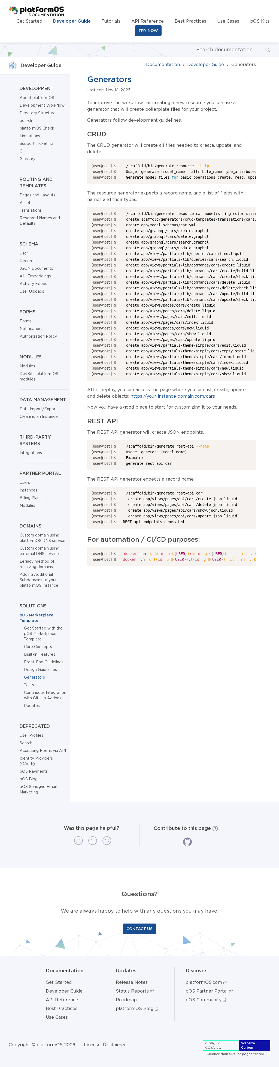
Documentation (163, 64)
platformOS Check (37, 128)
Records (27, 261)
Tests (29, 685)
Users (25, 482)
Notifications (31, 328)
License (92, 1044)
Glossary (27, 159)
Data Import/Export (38, 409)
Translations (31, 210)
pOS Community (204, 999)
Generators (34, 677)
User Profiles (31, 735)
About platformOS (37, 97)
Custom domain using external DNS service (39, 551)
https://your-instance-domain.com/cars (173, 396)
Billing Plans (30, 498)
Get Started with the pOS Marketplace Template (43, 633)
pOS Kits (259, 21)
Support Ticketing (36, 143)
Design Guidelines (40, 669)
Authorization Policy (38, 336)
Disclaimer (114, 1044)
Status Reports (133, 990)
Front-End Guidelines (43, 662)
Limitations (30, 136)
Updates (32, 705)
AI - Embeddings (35, 276)
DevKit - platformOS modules (39, 376)
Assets (26, 202)
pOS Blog (29, 779)
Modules (27, 366)
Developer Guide (72, 21)
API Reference (147, 21)
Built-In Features (39, 654)
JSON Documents (36, 268)
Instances (28, 490)
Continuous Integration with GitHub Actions (45, 695)
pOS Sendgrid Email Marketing (38, 789)
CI (21, 151)
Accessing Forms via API (43, 750)
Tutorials (111, 21)
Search (26, 743)
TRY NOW (148, 30)
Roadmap (126, 999)
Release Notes (132, 982)
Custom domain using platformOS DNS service (42, 538)
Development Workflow (42, 105)
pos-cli (26, 120)
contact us (139, 929)
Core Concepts (38, 647)
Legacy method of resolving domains (37, 564)
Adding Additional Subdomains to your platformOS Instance (39, 580)
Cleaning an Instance (39, 416)
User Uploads (32, 291)
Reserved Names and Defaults (40, 221)
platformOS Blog (135, 1008)
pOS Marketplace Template (36, 618)
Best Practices (190, 21)
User (24, 253)
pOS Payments (34, 771)
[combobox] (222, 50)
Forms (26, 321)
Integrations (31, 453)
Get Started (29, 21)
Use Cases (228, 21)
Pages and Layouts (37, 195)
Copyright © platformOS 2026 (42, 1044)
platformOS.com (204, 982)
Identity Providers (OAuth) (36, 761)
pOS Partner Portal (207, 990)
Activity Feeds (33, 283)
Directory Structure (38, 113)
